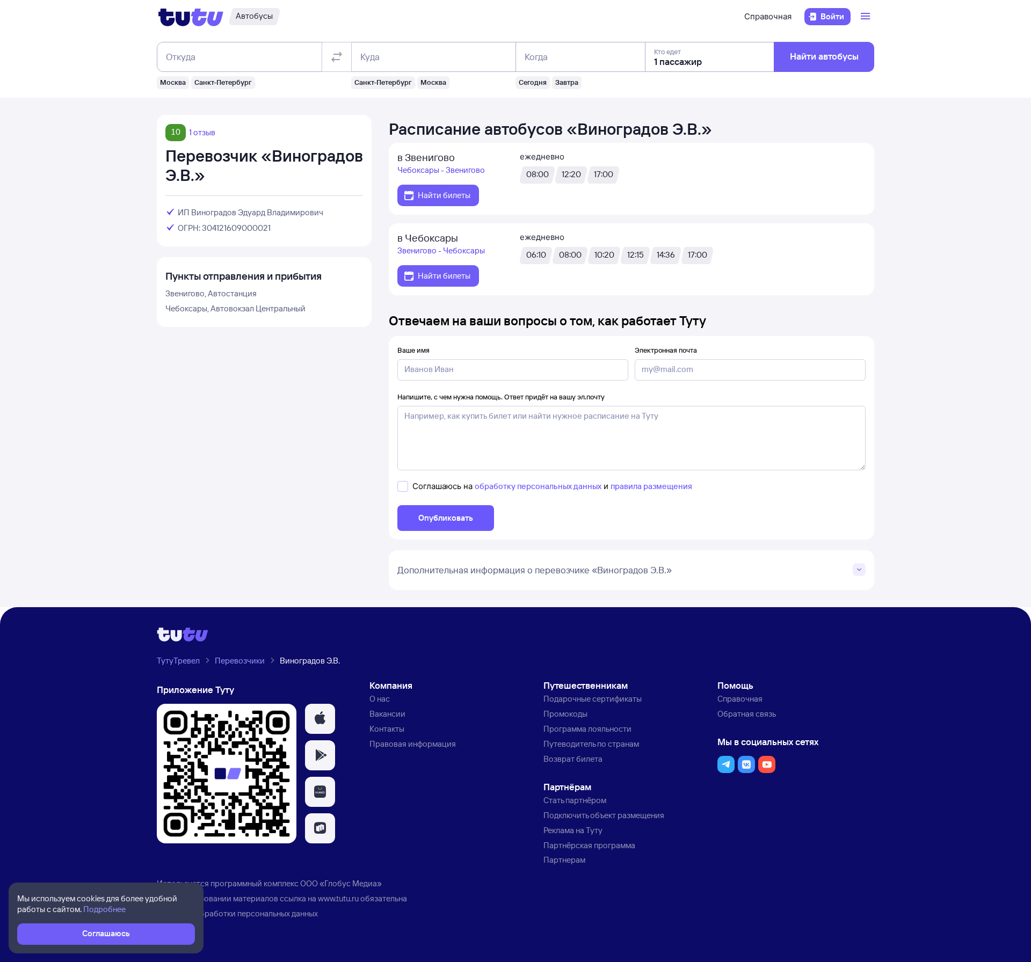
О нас (379, 699)
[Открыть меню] (866, 16)
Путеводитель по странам (591, 744)
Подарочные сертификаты (592, 699)
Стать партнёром (574, 800)
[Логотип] (191, 16)
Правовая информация (412, 744)
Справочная (768, 16)
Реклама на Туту (572, 830)
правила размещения (651, 486)
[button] (320, 719)
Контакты (386, 729)
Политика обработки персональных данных (237, 913)
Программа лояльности (587, 729)
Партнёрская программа (589, 845)
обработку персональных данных (538, 486)
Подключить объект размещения (603, 815)
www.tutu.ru (338, 898)
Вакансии (387, 714)
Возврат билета (572, 759)
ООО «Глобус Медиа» (341, 883)
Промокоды (565, 714)
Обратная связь (746, 714)
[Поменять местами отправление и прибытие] (337, 57)
